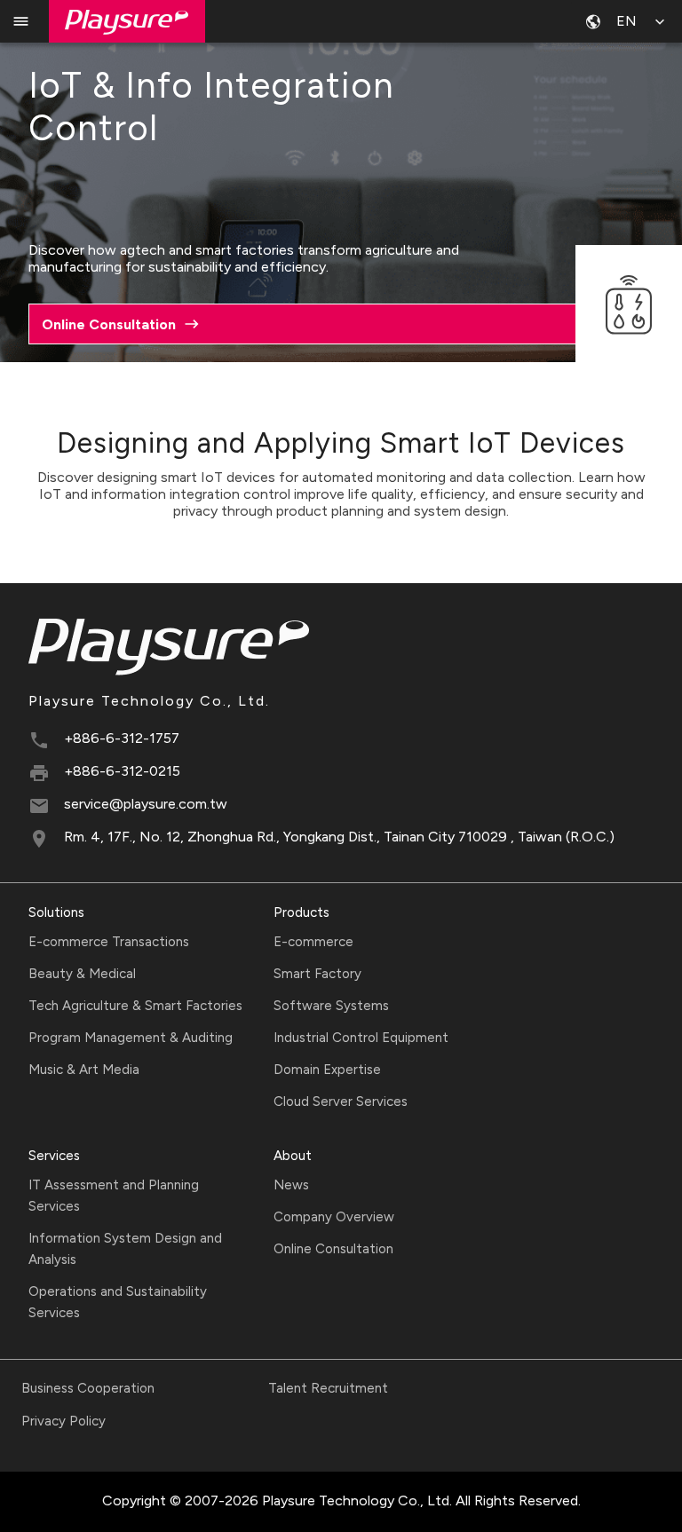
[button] (626, 22)
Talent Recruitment (328, 1388)
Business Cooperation (88, 1388)
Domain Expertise (327, 1070)
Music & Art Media (83, 1070)
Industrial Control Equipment (361, 1038)
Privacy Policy (63, 1421)
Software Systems (331, 1006)
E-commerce (313, 942)
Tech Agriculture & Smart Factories (135, 1006)
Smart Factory (317, 974)
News (291, 1185)
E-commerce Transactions (108, 942)
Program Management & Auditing (130, 1038)
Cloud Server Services (341, 1102)
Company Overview (334, 1217)
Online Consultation (333, 1249)
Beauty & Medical (82, 974)
